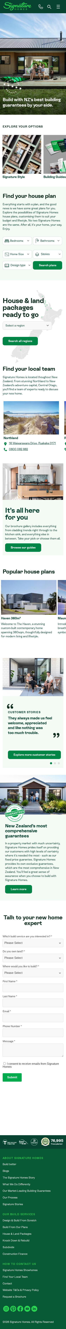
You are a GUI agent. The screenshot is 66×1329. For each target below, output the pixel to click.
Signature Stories (13, 1204)
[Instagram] (6, 1306)
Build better (9, 1164)
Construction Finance (15, 1253)
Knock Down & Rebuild (16, 1240)
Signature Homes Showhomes (20, 1270)
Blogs (6, 1170)
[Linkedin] (34, 1306)
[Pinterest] (13, 1306)
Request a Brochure (14, 1296)
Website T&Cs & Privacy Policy (21, 1289)
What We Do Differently (16, 1184)
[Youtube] (27, 1306)
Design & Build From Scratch (19, 1220)
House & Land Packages (17, 1233)
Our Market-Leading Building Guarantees (27, 1190)
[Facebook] (20, 1306)
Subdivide (8, 1247)
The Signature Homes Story (19, 1177)
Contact (7, 1283)
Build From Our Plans (15, 1227)
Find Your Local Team (15, 1276)
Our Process (10, 1197)
